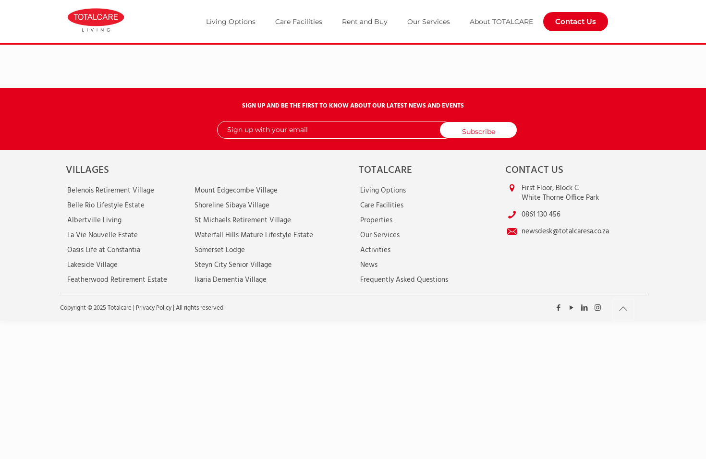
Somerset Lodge (220, 250)
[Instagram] (598, 308)
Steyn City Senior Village (233, 265)
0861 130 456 (541, 214)
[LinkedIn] (585, 308)
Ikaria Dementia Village (231, 280)
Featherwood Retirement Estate (117, 280)
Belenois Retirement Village (110, 190)
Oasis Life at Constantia (103, 250)
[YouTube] (572, 308)
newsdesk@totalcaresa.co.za (565, 231)
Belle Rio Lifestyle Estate (106, 205)
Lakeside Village (92, 265)
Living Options (383, 190)
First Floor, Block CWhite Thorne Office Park (560, 193)
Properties (376, 220)
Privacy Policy (153, 308)
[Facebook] (559, 308)
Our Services (380, 235)
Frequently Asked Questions (404, 280)
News (368, 265)
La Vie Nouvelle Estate (102, 235)
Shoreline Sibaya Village (232, 205)
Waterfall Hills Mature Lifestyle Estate (254, 235)
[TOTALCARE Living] (118, 19)
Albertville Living (94, 220)
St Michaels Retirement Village (243, 220)
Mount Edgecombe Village (236, 190)
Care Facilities (381, 205)
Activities (375, 250)
